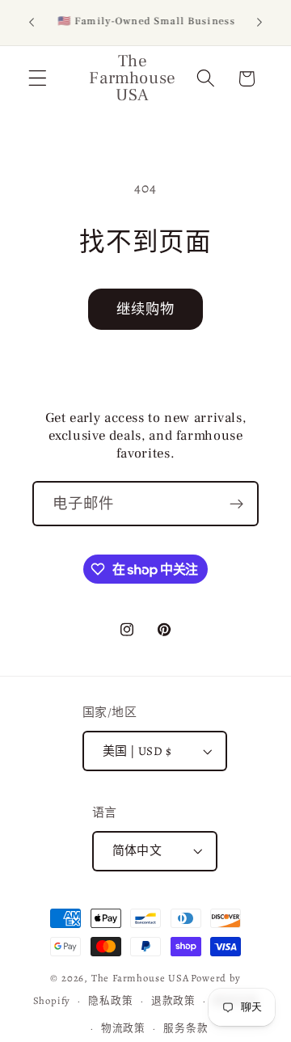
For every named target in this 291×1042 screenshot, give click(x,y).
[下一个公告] (259, 22)
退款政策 (173, 1000)
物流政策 (123, 1028)
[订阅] (236, 503)
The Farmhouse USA (140, 978)
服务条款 (185, 1028)
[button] (37, 78)
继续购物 (145, 309)
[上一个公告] (31, 22)
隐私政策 (110, 1000)
